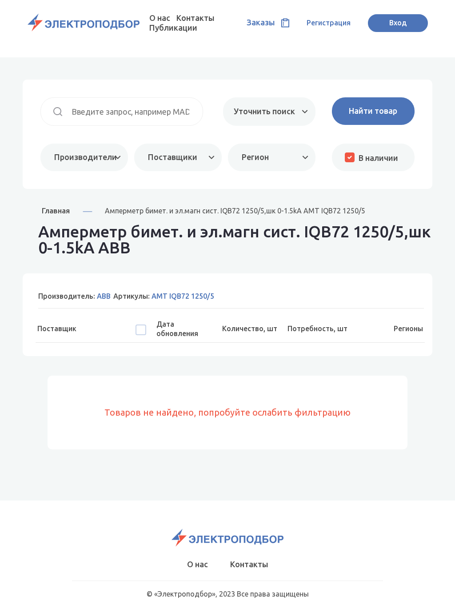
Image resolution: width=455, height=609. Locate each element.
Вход (398, 23)
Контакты (195, 17)
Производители (85, 156)
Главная (56, 210)
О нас (159, 17)
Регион (255, 156)
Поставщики (172, 156)
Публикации (173, 27)
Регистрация (329, 23)
